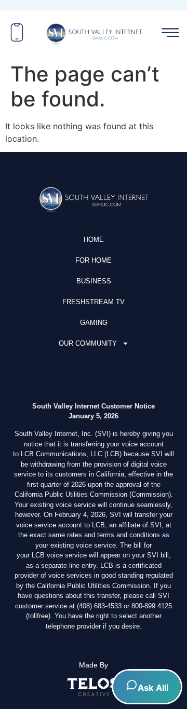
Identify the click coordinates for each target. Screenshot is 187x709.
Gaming (94, 322)
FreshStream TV (93, 302)
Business (93, 281)
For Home (93, 260)
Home (94, 239)
